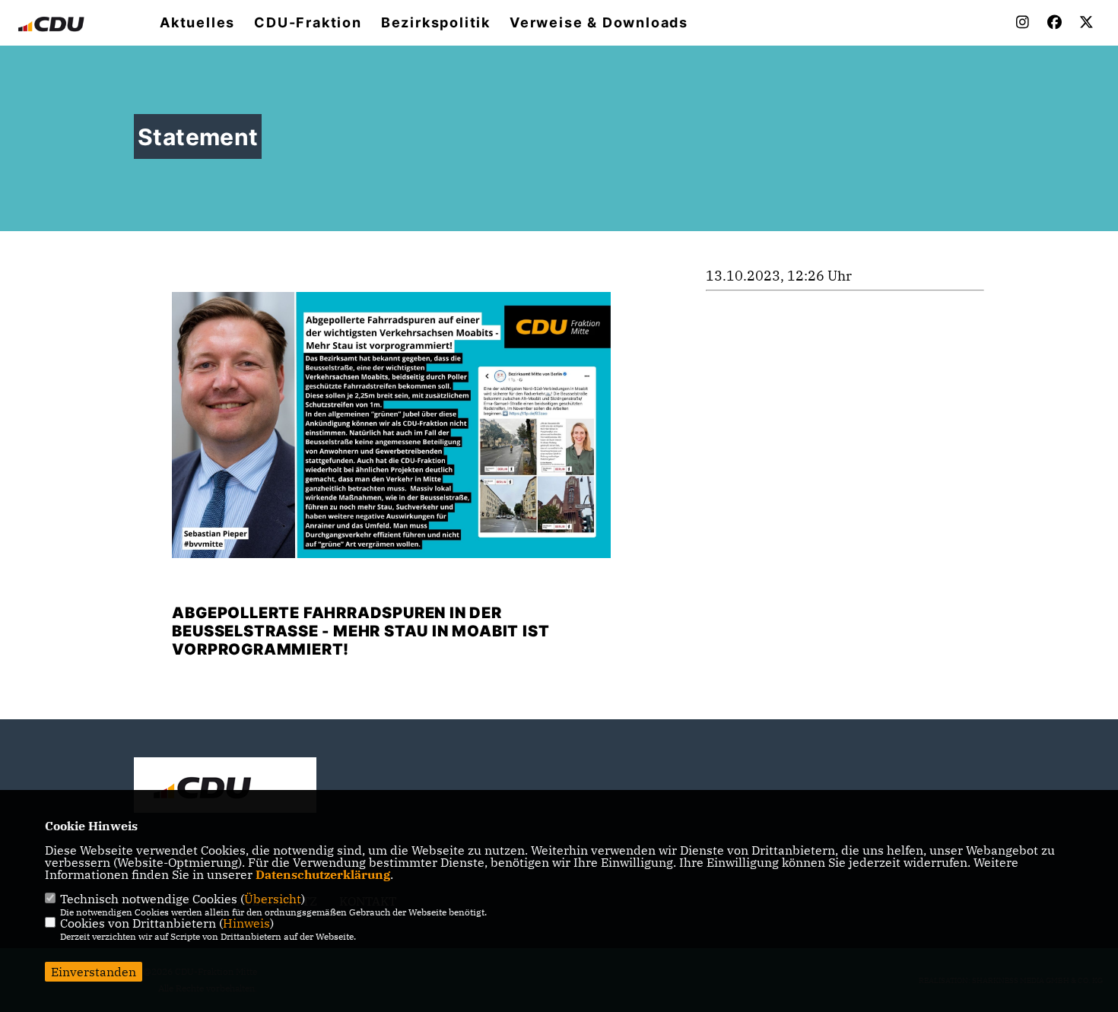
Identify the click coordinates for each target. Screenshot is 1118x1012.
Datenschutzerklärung (323, 874)
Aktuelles (197, 23)
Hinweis (246, 923)
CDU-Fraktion (308, 23)
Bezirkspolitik (436, 23)
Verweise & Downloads (599, 23)
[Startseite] (225, 786)
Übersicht (272, 898)
